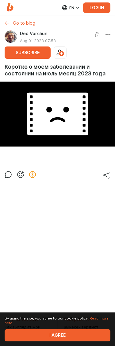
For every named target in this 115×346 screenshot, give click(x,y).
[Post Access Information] (97, 34)
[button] (10, 7)
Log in (97, 7)
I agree (57, 335)
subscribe (28, 52)
